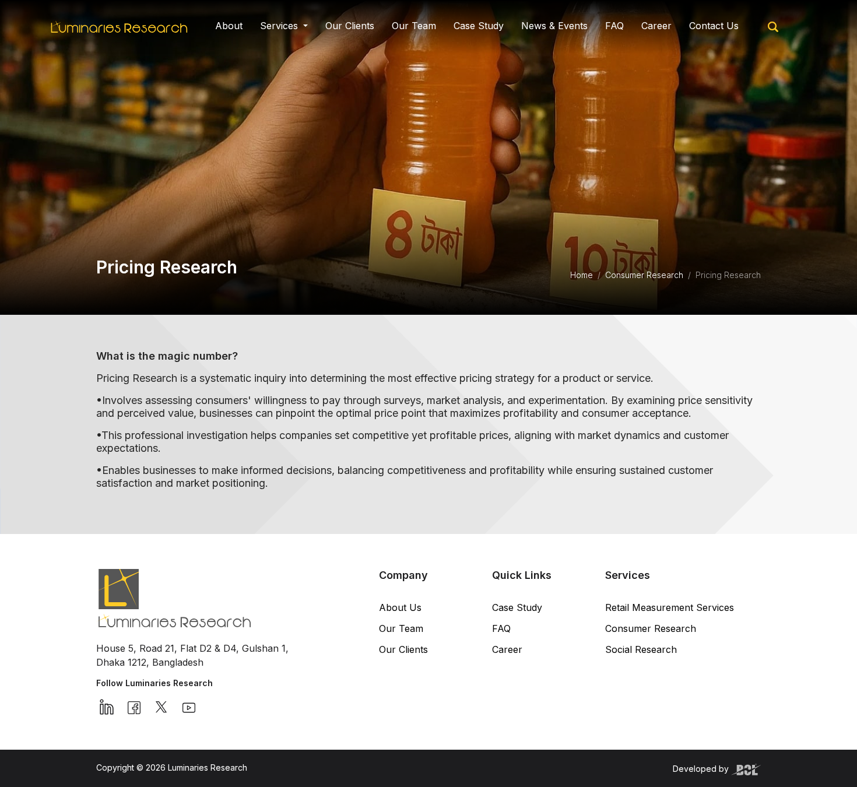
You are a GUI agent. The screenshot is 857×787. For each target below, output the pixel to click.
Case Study (479, 25)
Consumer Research (644, 275)
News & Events (554, 25)
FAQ (614, 25)
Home (581, 275)
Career (656, 25)
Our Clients (349, 25)
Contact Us (714, 25)
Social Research (641, 649)
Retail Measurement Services (669, 607)
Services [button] (280, 25)
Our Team (414, 25)
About (229, 25)
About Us (400, 607)
